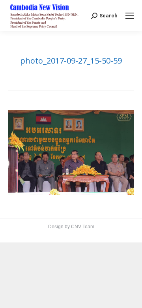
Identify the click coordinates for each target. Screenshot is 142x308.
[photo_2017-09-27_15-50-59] (71, 152)
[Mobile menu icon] (129, 15)
